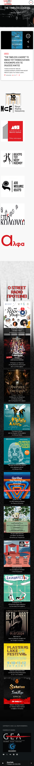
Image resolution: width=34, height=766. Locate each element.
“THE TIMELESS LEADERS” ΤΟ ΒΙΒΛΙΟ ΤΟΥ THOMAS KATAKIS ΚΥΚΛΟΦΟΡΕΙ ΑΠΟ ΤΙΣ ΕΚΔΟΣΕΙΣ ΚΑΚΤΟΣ (16, 61)
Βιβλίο (6, 53)
